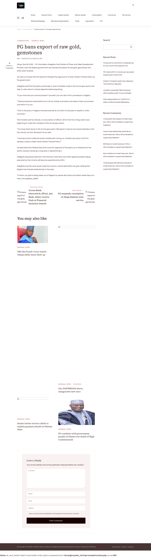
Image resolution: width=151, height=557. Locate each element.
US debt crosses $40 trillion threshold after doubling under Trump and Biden (117, 91)
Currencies (112, 15)
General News (46, 15)
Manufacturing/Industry (60, 21)
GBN (30, 547)
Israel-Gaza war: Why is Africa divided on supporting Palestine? (118, 122)
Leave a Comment (9, 66)
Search (106, 40)
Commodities (97, 15)
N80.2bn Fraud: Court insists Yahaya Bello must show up (31, 253)
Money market (80, 15)
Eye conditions (108, 153)
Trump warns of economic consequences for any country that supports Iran (118, 64)
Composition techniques (112, 119)
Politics (77, 384)
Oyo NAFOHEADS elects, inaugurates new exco (70, 390)
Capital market (63, 15)
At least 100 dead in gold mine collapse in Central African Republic (118, 82)
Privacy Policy (100, 547)
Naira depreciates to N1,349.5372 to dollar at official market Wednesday (116, 100)
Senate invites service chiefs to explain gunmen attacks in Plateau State (34, 426)
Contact (124, 547)
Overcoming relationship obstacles (116, 131)
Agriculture (89, 21)
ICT (101, 21)
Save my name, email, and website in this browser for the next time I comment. (54, 513)
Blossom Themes (74, 547)
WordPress (92, 547)
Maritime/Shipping (38, 21)
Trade (77, 21)
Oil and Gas (126, 15)
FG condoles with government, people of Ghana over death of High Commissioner (76, 436)
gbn (18, 58)
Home (33, 15)
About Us (131, 547)
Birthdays (106, 144)
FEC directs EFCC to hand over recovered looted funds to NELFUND (118, 73)
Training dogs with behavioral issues (116, 163)
